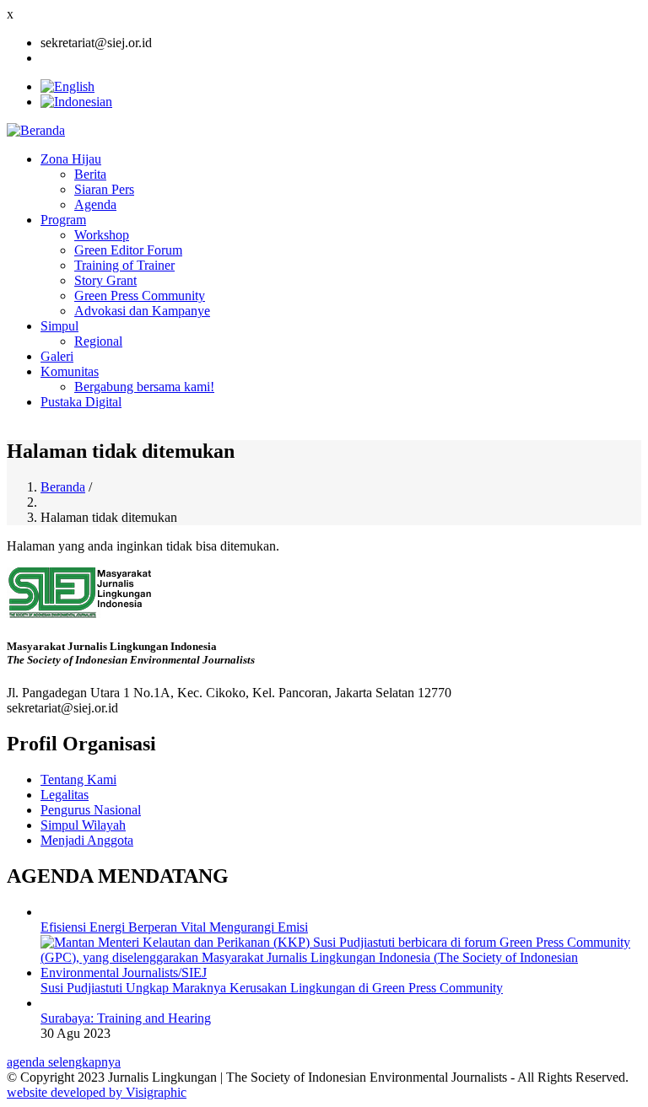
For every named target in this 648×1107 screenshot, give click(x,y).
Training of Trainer (124, 265)
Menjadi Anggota (86, 840)
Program (63, 219)
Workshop (101, 235)
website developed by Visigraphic (96, 1092)
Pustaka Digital (81, 402)
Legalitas (64, 794)
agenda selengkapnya (64, 1062)
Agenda (95, 204)
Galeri (56, 356)
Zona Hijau (70, 159)
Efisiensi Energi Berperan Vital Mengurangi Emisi (174, 927)
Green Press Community (139, 295)
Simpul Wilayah (83, 825)
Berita (90, 174)
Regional (98, 341)
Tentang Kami (78, 779)
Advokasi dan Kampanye (142, 311)
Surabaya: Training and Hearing (125, 1018)
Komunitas (69, 371)
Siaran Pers (104, 189)
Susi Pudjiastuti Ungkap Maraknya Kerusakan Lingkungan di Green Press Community (271, 988)
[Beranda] (36, 130)
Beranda (62, 487)
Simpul (59, 326)
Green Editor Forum (128, 250)
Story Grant (105, 280)
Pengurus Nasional (90, 810)
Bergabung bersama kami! (144, 386)
